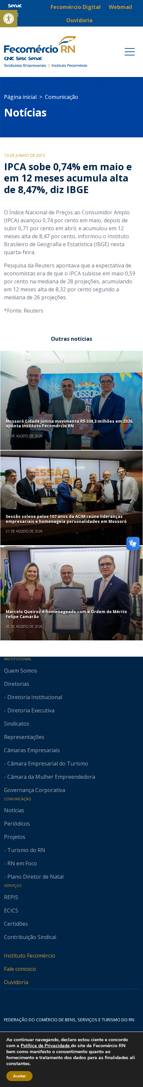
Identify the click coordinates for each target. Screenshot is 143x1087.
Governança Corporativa (34, 790)
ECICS (11, 910)
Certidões (16, 923)
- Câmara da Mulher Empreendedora (49, 776)
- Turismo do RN (24, 850)
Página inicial (20, 97)
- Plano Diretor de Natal (34, 876)
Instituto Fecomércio (29, 955)
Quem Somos (20, 670)
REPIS (11, 897)
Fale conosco (20, 969)
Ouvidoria (16, 982)
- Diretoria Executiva (29, 710)
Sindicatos (16, 723)
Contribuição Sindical (30, 937)
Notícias (25, 112)
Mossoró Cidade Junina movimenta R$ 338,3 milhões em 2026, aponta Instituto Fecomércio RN (69, 423)
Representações (24, 737)
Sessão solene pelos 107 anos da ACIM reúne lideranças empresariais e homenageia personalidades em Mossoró (66, 519)
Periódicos (17, 823)
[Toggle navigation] (129, 52)
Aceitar (19, 1076)
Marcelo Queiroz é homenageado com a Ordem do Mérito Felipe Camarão (66, 614)
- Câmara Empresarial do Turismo (46, 763)
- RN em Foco (20, 863)
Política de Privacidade (46, 1046)
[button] (8, 18)
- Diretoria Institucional (33, 697)
